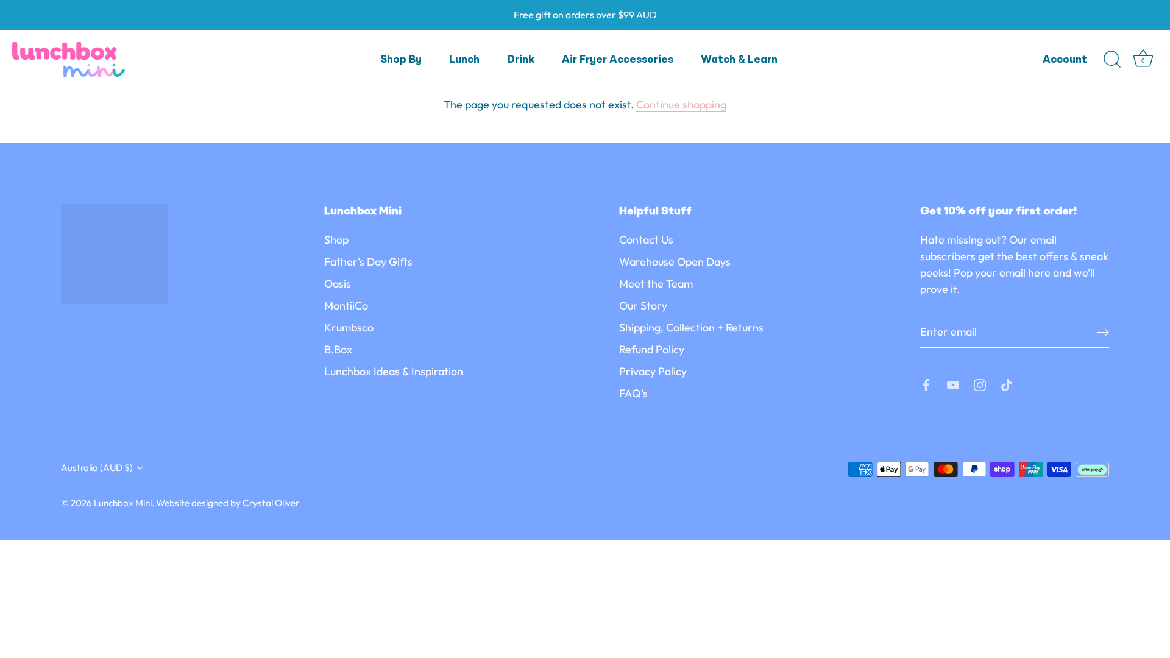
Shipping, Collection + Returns (691, 327)
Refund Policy (651, 349)
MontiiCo (346, 306)
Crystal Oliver (271, 503)
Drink (521, 60)
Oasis (337, 284)
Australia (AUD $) (97, 467)
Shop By (401, 60)
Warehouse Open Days (675, 262)
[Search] (1112, 59)
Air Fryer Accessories (617, 60)
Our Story (643, 306)
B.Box (338, 349)
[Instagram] (980, 384)
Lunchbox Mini (123, 503)
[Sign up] (1103, 332)
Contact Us (646, 240)
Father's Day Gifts (368, 262)
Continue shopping (681, 104)
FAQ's (633, 393)
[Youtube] (953, 384)
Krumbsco (349, 327)
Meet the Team (656, 284)
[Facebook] (926, 384)
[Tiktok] (1007, 384)
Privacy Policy (653, 371)
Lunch (464, 60)
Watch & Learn (739, 60)
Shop (336, 240)
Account (1065, 60)
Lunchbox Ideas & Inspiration (393, 371)
